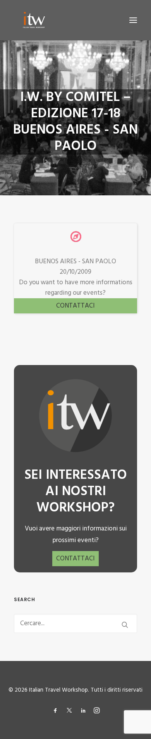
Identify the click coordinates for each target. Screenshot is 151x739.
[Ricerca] (75, 623)
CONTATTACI (75, 306)
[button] (133, 20)
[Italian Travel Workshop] (33, 20)
